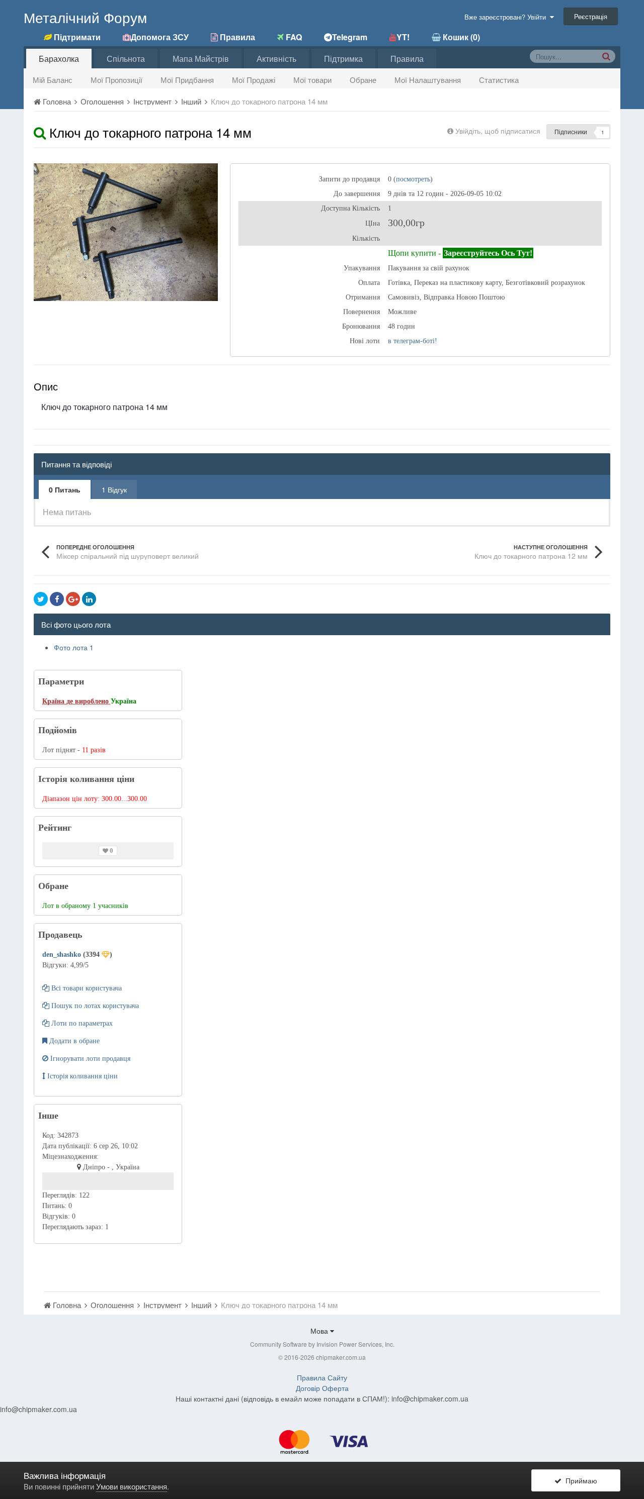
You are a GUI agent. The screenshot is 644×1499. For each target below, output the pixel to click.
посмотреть (413, 179)
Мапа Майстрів (201, 58)
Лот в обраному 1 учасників (85, 906)
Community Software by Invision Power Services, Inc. (322, 1344)
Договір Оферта (322, 1388)
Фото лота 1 (74, 647)
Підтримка (343, 58)
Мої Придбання (187, 79)
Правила (407, 58)
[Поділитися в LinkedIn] (89, 599)
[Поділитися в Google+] (73, 599)
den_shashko (62, 954)
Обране (363, 79)
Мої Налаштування (427, 79)
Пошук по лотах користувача (94, 1006)
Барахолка (59, 58)
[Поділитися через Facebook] (57, 599)
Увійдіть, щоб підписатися (497, 131)
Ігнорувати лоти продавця (89, 1058)
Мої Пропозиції (116, 79)
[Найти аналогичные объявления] (40, 132)
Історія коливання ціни (81, 1076)
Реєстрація (590, 16)
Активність (276, 58)
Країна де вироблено (76, 701)
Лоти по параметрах (81, 1023)
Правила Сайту (322, 1377)
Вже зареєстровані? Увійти (507, 17)
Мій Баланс (52, 79)
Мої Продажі (253, 79)
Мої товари (312, 79)
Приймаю (579, 1480)
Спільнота (126, 58)
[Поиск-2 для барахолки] (606, 56)
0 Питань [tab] (64, 489)
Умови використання (131, 1486)
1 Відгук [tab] (114, 489)
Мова (320, 1331)
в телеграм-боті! (412, 341)
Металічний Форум (85, 17)
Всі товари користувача (85, 988)
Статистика (499, 79)
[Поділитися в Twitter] (41, 599)
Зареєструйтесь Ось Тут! (488, 253)
